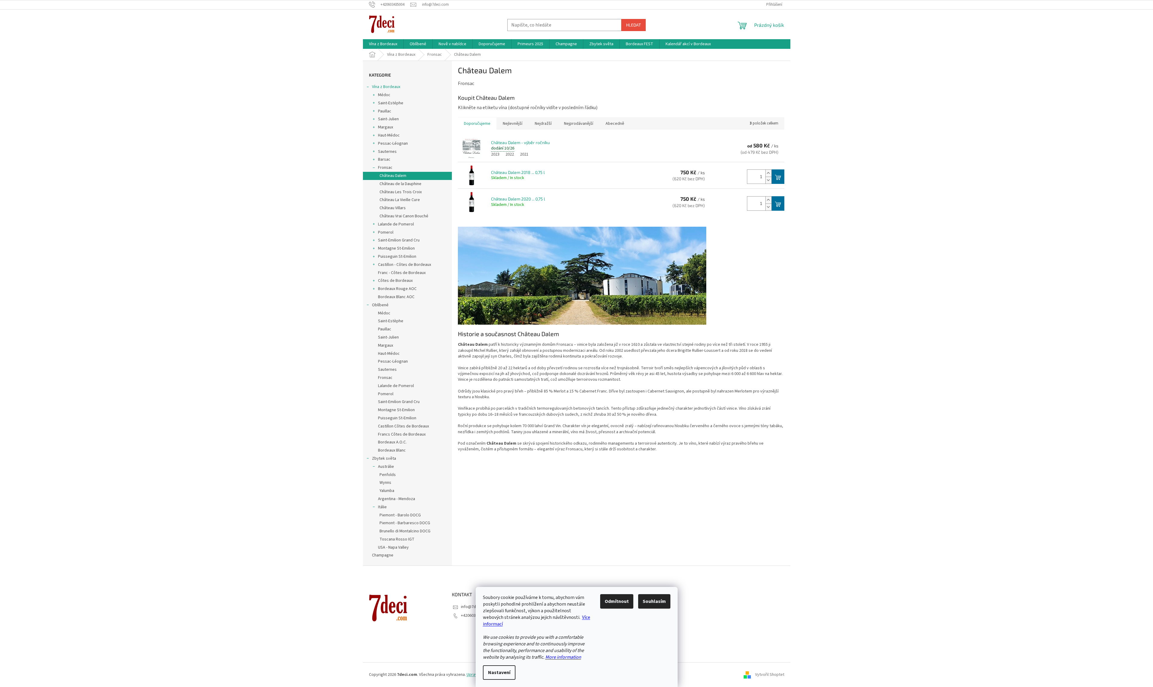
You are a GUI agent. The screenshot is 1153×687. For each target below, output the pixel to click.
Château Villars (393, 208)
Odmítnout (617, 601)
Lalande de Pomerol (396, 224)
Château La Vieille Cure (400, 200)
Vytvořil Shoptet (769, 675)
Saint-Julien (388, 119)
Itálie (382, 507)
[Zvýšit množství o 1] (768, 173)
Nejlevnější (512, 124)
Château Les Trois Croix (401, 192)
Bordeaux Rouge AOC (397, 289)
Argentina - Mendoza (396, 499)
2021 (524, 154)
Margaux (385, 127)
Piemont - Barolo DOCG (400, 515)
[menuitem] (383, 44)
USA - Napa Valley (393, 547)
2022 (510, 154)
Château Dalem (393, 176)
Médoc (384, 95)
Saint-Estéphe (390, 103)
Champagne (382, 555)
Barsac (384, 159)
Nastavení (499, 672)
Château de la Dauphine (400, 184)
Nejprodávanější (578, 124)
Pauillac (384, 111)
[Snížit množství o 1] (768, 180)
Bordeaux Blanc (392, 450)
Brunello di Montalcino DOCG (405, 531)
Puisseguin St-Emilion (397, 257)
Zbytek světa (384, 458)
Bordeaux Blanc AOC (396, 297)
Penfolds (388, 475)
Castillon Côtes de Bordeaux (403, 426)
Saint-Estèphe (390, 321)
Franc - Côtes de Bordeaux (402, 273)
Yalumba (387, 491)
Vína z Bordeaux (386, 87)
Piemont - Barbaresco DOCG (405, 523)
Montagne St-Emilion (396, 248)
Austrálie (386, 467)
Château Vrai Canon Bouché (404, 216)
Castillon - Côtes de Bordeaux (404, 265)
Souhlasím (654, 601)
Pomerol (385, 232)
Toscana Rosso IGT (397, 539)
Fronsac (385, 168)
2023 (495, 154)
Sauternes (387, 152)
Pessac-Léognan (393, 143)
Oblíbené (380, 305)
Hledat (633, 24)
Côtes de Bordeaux (395, 281)
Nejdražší (543, 124)
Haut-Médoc (389, 135)
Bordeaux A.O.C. (392, 442)
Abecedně (615, 124)
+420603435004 (474, 616)
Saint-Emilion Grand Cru (399, 240)
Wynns (385, 483)
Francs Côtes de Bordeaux (402, 434)
